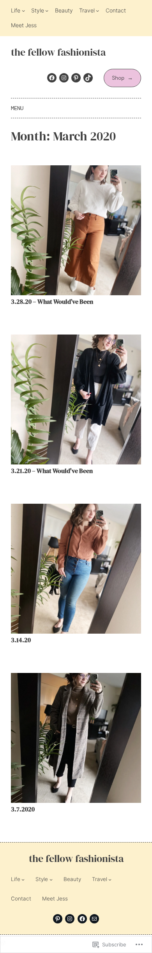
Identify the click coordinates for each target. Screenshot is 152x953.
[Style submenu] (46, 10)
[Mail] (94, 918)
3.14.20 (21, 640)
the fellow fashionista (58, 52)
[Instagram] (64, 77)
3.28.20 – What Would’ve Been (52, 301)
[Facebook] (52, 77)
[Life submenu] (23, 10)
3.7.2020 (23, 809)
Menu (17, 108)
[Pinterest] (76, 77)
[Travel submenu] (97, 10)
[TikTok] (88, 77)
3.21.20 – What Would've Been (52, 471)
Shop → (122, 78)
